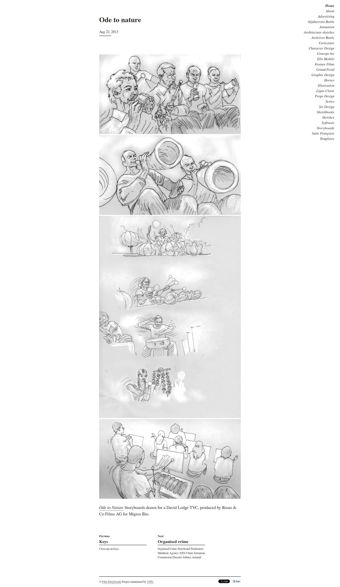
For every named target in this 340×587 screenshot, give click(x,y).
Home (329, 5)
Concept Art (325, 53)
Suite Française (323, 133)
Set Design (326, 106)
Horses (329, 80)
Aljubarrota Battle (321, 21)
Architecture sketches (319, 32)
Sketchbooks (325, 112)
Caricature (326, 42)
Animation (326, 26)
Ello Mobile (325, 58)
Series (329, 101)
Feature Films (324, 64)
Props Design (324, 96)
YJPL (150, 581)
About (330, 11)
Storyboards (325, 128)
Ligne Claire (325, 90)
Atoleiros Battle (322, 37)
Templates (327, 138)
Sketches (328, 117)
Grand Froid (325, 69)
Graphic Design (322, 74)
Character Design (321, 48)
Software (328, 122)
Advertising (326, 16)
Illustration (326, 85)
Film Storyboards (111, 581)
